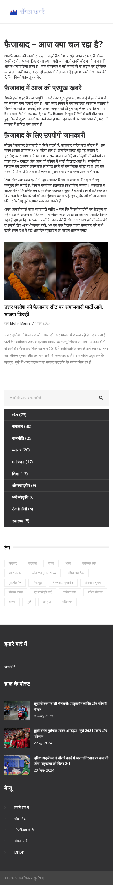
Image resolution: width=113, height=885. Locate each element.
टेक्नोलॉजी (22, 509)
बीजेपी (51, 563)
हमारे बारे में (21, 807)
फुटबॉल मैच (15, 582)
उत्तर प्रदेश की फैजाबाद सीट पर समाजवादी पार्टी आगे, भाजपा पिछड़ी (53, 310)
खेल (19, 414)
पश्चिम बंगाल (16, 592)
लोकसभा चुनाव (93, 582)
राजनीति (22, 438)
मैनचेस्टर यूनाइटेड (63, 582)
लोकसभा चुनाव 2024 (44, 573)
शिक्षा (20, 473)
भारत (68, 563)
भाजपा (12, 601)
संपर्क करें (20, 840)
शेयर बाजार (15, 573)
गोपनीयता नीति (24, 829)
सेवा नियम (21, 818)
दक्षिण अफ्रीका (76, 573)
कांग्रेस (47, 601)
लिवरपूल (37, 582)
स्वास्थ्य (20, 520)
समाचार (21, 426)
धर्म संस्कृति (23, 497)
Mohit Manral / (22, 323)
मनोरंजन (22, 461)
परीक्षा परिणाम (95, 592)
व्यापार (21, 450)
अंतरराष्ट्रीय (24, 485)
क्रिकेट (13, 563)
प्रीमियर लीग (89, 563)
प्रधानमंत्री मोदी (43, 592)
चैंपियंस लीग (69, 592)
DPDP (19, 852)
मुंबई (29, 601)
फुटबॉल (32, 563)
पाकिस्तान (67, 601)
